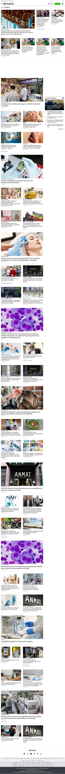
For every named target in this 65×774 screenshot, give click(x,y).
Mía (39, 762)
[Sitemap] (41, 754)
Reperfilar (46, 758)
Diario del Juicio (41, 760)
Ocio (38, 758)
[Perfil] (32, 750)
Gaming (33, 760)
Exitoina (29, 760)
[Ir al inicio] (8, 4)
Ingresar (51, 3)
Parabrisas (33, 762)
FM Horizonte (47, 762)
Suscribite (57, 3)
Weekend (24, 762)
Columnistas (7, 758)
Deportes (34, 758)
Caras (26, 760)
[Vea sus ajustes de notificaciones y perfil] (62, 4)
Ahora (3, 758)
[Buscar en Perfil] (62, 1)
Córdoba (41, 758)
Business (50, 758)
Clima (31, 758)
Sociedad (21, 758)
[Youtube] (31, 754)
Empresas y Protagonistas (58, 758)
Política (12, 758)
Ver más (60, 129)
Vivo (36, 760)
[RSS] (37, 754)
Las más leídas (50, 98)
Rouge (37, 762)
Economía (16, 758)
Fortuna (28, 762)
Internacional (26, 758)
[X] (27, 754)
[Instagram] (34, 754)
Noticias (22, 760)
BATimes (42, 762)
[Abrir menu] (2, 4)
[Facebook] (24, 754)
